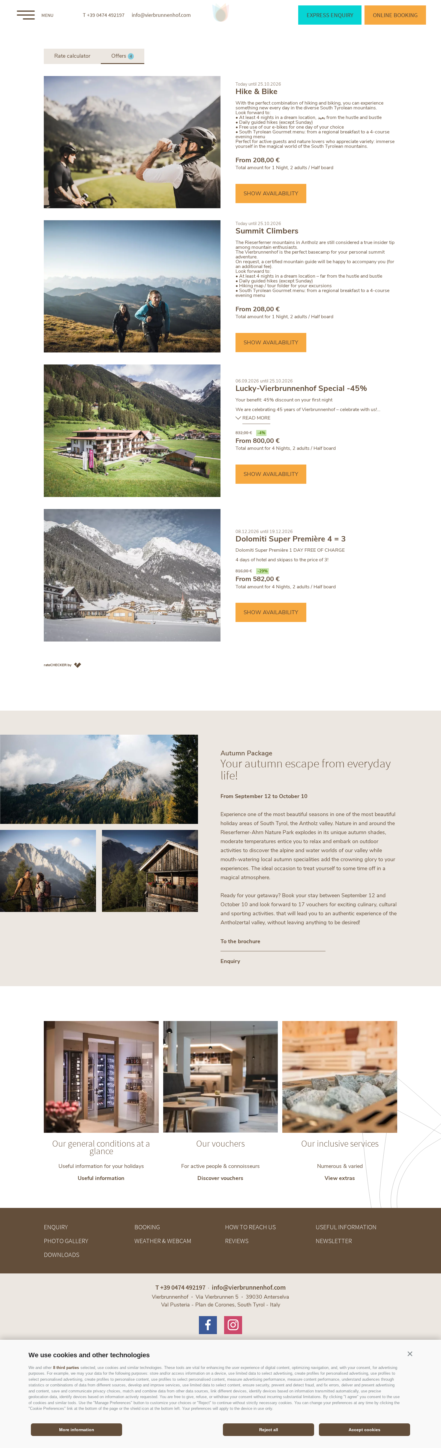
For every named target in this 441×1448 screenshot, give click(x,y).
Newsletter (334, 1240)
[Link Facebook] (208, 1325)
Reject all (268, 1429)
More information (76, 1429)
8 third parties (66, 1367)
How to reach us (250, 1227)
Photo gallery (66, 1240)
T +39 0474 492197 (103, 15)
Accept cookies (364, 1429)
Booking (147, 1227)
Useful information (346, 1227)
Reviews (236, 1240)
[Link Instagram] (233, 1325)
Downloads (61, 1254)
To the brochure (240, 941)
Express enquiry (330, 15)
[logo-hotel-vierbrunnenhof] (220, 12)
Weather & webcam (162, 1240)
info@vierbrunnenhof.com (161, 15)
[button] (409, 1354)
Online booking (395, 15)
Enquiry (230, 961)
